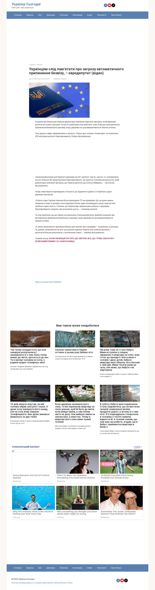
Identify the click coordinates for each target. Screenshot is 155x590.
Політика (64, 15)
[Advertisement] (77, 39)
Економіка (77, 15)
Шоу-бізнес (116, 15)
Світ (40, 15)
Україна (29, 15)
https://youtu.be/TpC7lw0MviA (48, 282)
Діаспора (51, 15)
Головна (17, 15)
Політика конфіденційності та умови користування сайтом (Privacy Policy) (42, 583)
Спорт (89, 15)
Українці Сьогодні (26, 4)
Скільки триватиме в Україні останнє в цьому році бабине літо (74, 351)
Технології (101, 15)
